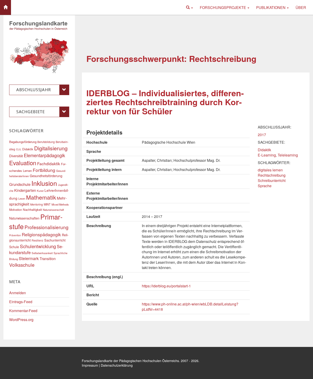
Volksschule (22, 264)
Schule (14, 246)
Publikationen (271, 7)
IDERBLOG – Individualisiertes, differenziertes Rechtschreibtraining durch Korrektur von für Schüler (165, 102)
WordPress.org (21, 319)
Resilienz (37, 240)
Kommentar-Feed (23, 310)
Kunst (40, 190)
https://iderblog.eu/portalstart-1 (166, 285)
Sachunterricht (55, 240)
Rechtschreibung (272, 175)
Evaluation (22, 163)
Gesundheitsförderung (46, 175)
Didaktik (264, 149)
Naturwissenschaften (24, 218)
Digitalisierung (51, 148)
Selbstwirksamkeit (42, 253)
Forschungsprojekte (223, 7)
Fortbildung (44, 170)
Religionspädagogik (41, 234)
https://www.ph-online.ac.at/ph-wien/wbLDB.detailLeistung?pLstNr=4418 (190, 306)
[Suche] (189, 7)
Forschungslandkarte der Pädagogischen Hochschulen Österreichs (130, 360)
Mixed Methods (60, 204)
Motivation (15, 210)
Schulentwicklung (38, 246)
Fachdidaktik (48, 163)
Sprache (265, 185)
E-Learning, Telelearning (278, 155)
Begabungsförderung (22, 142)
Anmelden (17, 292)
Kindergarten (25, 190)
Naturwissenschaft (53, 209)
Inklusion (44, 183)
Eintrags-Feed (20, 301)
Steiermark (29, 258)
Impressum (90, 365)
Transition (48, 258)
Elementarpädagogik (44, 155)
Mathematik (41, 197)
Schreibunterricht (272, 180)
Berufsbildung (46, 142)
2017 (262, 134)
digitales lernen (270, 170)
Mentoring (36, 204)
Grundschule (19, 184)
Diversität (16, 155)
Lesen (21, 198)
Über (301, 7)
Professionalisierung (47, 227)
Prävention (15, 235)
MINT (47, 204)
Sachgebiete (30, 111)
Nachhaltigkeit (32, 209)
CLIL (18, 149)
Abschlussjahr (33, 89)
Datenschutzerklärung (117, 365)
